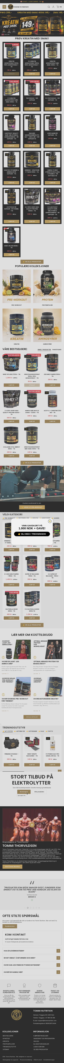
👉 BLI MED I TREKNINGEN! (32, 534)
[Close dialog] (50, 521)
